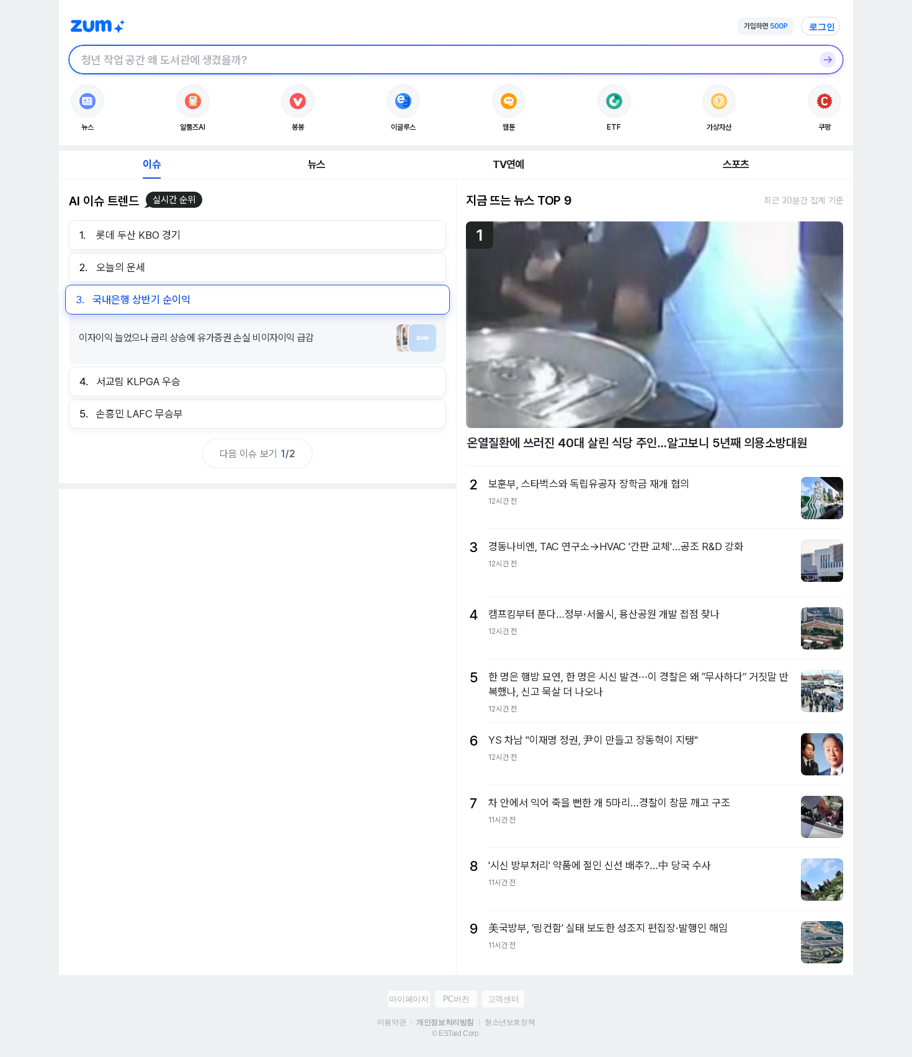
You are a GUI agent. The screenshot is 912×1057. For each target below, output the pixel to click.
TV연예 (508, 164)
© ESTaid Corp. (456, 1033)
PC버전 (456, 999)
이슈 (151, 164)
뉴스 (316, 164)
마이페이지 (408, 999)
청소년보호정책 (510, 1022)
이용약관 (391, 1022)
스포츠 (736, 164)
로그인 (822, 27)
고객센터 (503, 999)
